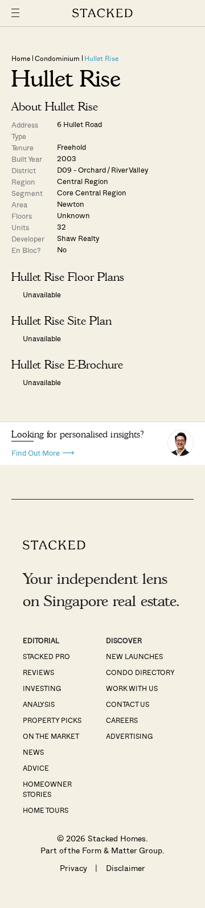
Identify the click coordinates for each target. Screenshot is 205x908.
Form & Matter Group (122, 850)
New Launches (134, 656)
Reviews (38, 672)
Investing (42, 688)
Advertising (129, 736)
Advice (36, 768)
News (33, 752)
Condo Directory (140, 672)
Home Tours (45, 810)
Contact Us (127, 704)
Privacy (73, 868)
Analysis (39, 704)
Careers (122, 720)
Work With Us (132, 688)
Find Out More (35, 452)
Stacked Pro (46, 656)
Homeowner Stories (47, 789)
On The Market (51, 736)
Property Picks (52, 720)
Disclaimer (125, 868)
